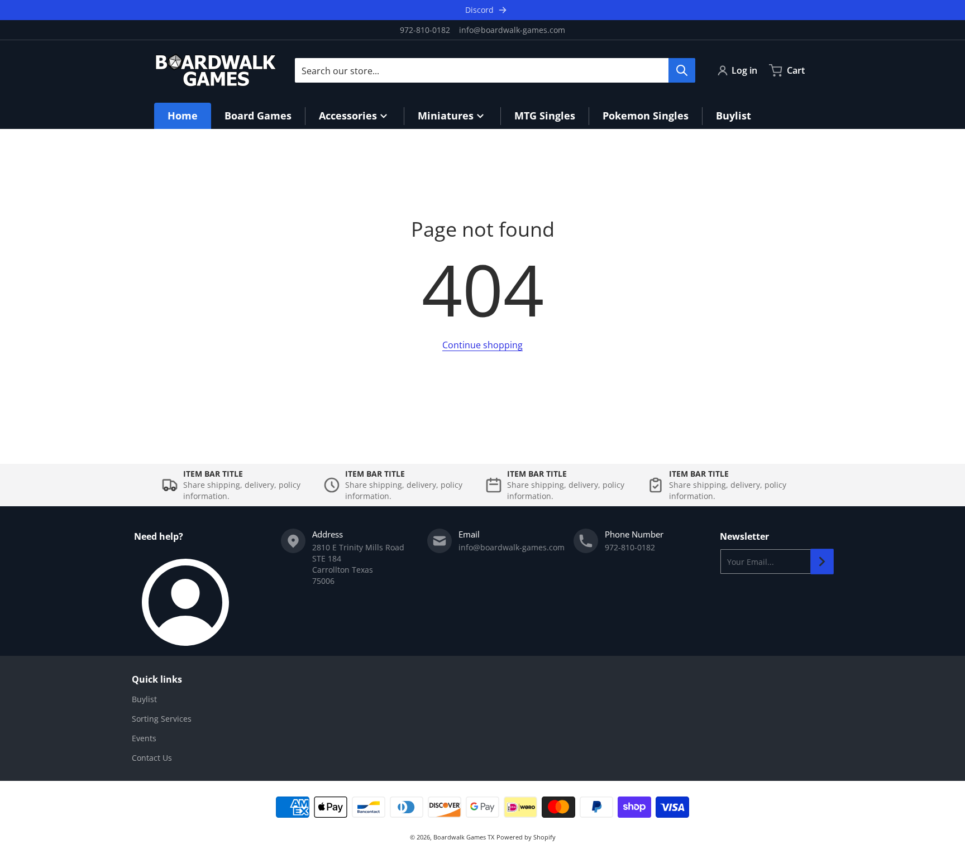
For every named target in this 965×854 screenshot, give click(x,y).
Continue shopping (482, 345)
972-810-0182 (425, 30)
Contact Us (152, 757)
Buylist (144, 699)
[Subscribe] (822, 561)
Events (144, 738)
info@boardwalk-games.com (512, 30)
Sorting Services (162, 718)
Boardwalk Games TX (463, 837)
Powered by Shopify (526, 837)
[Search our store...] (681, 70)
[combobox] (495, 70)
